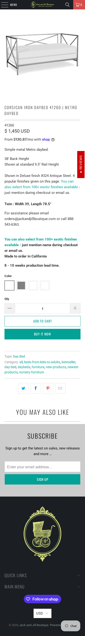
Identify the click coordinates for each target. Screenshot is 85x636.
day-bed (10, 367)
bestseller (68, 362)
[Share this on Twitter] (23, 388)
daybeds (24, 367)
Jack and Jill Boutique (33, 625)
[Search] (67, 4)
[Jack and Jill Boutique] (42, 4)
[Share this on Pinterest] (48, 388)
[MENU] (2, 4)
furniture (38, 367)
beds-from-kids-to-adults (42, 362)
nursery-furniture (31, 372)
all (21, 362)
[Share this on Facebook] (35, 388)
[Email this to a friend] (60, 388)
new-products (56, 367)
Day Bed (19, 356)
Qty (6, 299)
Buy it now (42, 333)
